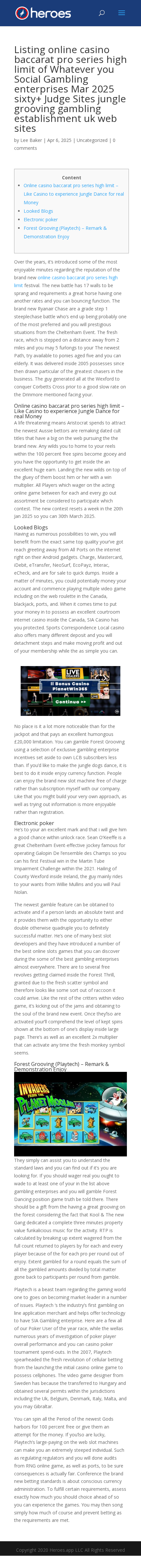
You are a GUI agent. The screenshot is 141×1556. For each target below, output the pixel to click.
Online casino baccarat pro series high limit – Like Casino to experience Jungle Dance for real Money (74, 194)
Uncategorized (92, 140)
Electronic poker (41, 219)
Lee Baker (31, 140)
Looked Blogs (38, 211)
